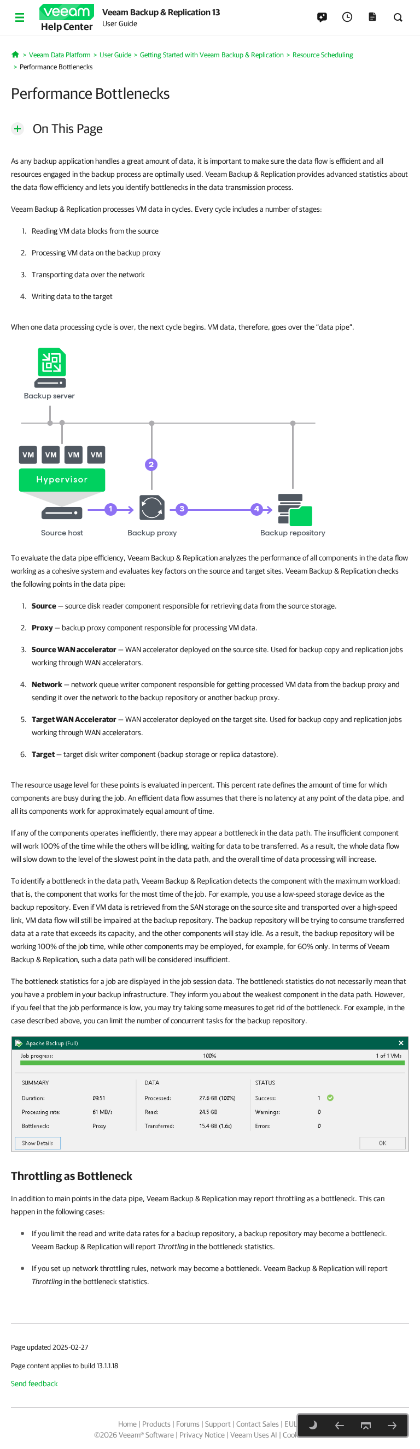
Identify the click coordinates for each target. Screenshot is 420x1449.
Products (156, 1424)
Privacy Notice (202, 1434)
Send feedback (34, 1383)
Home (127, 1424)
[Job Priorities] (392, 1425)
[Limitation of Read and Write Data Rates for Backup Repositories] (339, 1425)
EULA (293, 1424)
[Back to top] (365, 1425)
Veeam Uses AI (253, 1434)
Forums (188, 1424)
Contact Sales (257, 1424)
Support (218, 1424)
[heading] (210, 1175)
